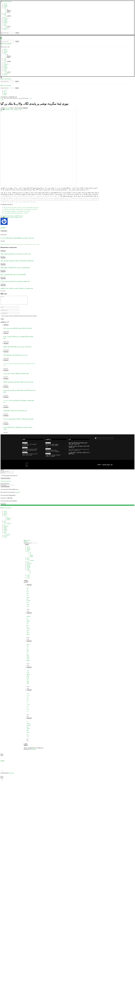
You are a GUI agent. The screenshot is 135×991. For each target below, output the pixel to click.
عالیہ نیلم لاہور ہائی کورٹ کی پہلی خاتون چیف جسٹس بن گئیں (16, 211)
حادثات (5, 19)
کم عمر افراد (8, 215)
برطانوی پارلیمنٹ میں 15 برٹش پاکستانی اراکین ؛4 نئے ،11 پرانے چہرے (51, 445)
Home (2, 98)
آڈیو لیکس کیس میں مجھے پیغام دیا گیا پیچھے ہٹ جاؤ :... (14, 274)
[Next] (3, 751)
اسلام (5, 14)
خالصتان (6, 22)
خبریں (5, 23)
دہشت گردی (7, 27)
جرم (4, 91)
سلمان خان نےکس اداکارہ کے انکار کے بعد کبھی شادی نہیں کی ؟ (18, 418)
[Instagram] (3, 39)
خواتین (5, 25)
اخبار (5, 7)
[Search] (1, 31)
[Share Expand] (22, 217)
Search (17, 32)
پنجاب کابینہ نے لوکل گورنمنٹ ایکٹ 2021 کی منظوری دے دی (15, 212)
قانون (30, 98)
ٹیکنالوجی (8, 15)
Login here (17, 492)
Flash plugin (11, 773)
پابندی (22, 215)
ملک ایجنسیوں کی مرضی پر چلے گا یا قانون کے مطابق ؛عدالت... (15, 267)
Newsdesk (7, 108)
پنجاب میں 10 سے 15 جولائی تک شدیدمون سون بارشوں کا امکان (18, 381)
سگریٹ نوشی (14, 215)
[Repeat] (2, 758)
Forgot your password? (6, 481)
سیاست (5, 90)
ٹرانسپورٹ (6, 18)
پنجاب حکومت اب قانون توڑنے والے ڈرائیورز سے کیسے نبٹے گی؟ (15, 281)
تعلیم (5, 17)
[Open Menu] (1, 38)
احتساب (5, 6)
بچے (7, 9)
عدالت (4, 94)
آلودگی (5, 3)
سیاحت (5, 29)
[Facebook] (1, 39)
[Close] (1, 34)
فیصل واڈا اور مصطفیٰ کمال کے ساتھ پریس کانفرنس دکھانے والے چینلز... (17, 260)
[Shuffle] (1, 758)
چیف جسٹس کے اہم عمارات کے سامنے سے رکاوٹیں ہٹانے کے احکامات (17, 288)
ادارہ (5, 13)
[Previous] (2, 782)
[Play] (1, 751)
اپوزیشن (5, 5)
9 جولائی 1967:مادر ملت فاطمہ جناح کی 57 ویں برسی (16, 373)
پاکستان (8, 11)
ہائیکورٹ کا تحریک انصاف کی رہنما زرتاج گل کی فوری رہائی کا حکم (28, 625)
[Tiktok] (6, 39)
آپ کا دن (8, 26)
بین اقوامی (8, 10)
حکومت (5, 21)
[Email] (5, 39)
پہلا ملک (19, 215)
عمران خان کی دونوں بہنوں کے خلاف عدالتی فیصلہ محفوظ (17, 346)
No (11, 498)
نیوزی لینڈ (3, 215)
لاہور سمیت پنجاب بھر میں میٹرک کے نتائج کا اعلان (15, 410)
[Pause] (2, 751)
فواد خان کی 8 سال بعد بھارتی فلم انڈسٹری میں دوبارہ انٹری (17, 328)
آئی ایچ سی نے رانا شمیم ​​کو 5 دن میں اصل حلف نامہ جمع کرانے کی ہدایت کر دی (20, 209)
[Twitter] (2, 39)
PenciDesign (33, 749)
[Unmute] (2, 768)
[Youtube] (4, 39)
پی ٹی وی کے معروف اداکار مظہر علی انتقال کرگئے (15, 355)
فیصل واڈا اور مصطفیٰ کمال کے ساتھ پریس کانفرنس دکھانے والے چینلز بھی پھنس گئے (20, 207)
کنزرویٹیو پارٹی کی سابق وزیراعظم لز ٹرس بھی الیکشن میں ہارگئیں (79, 450)
